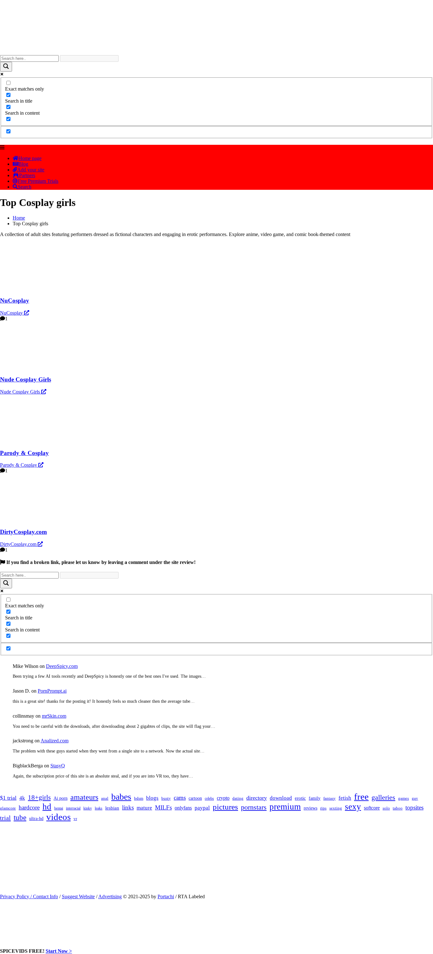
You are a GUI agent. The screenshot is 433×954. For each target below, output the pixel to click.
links (128, 807)
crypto (223, 798)
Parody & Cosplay (19, 465)
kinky (87, 808)
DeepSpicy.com (62, 666)
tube (20, 818)
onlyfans (183, 807)
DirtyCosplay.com (19, 544)
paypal (202, 808)
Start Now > (59, 951)
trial (5, 817)
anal (104, 798)
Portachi (166, 896)
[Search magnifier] (6, 67)
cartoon (195, 798)
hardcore (29, 807)
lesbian (112, 807)
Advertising (110, 896)
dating (237, 798)
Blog (23, 164)
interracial (73, 808)
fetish (345, 798)
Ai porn (61, 798)
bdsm (138, 798)
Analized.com (54, 740)
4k (22, 798)
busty (166, 798)
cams (180, 797)
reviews (310, 807)
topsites (414, 807)
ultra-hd (36, 818)
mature (144, 808)
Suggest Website (78, 896)
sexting (335, 808)
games (403, 798)
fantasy (329, 798)
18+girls (39, 797)
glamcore (8, 808)
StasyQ (57, 765)
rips (323, 808)
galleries (383, 797)
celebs (209, 798)
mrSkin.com (54, 716)
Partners (27, 175)
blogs (152, 798)
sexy (353, 806)
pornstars (254, 807)
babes (121, 797)
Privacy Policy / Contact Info (29, 896)
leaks (98, 808)
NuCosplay (12, 313)
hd (46, 806)
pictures (225, 807)
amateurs (84, 797)
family (314, 798)
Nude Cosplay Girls (20, 391)
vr (75, 818)
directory (256, 798)
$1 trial (8, 798)
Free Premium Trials (38, 181)
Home (19, 218)
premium (285, 806)
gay (415, 798)
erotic (300, 798)
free (361, 796)
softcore (372, 807)
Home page (30, 158)
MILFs (163, 807)
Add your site (30, 169)
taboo (398, 808)
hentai (58, 808)
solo (386, 808)
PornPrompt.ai (52, 691)
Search (24, 186)
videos (58, 817)
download (281, 798)
